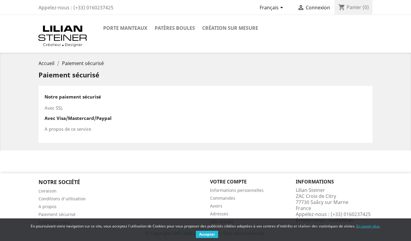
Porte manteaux (125, 28)
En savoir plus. (368, 226)
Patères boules (175, 28)
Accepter (207, 234)
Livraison (48, 191)
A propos (48, 206)
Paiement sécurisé (57, 214)
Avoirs (216, 206)
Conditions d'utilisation (62, 199)
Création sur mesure (230, 28)
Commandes (222, 198)
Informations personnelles (237, 190)
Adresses (219, 214)
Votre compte (228, 181)
